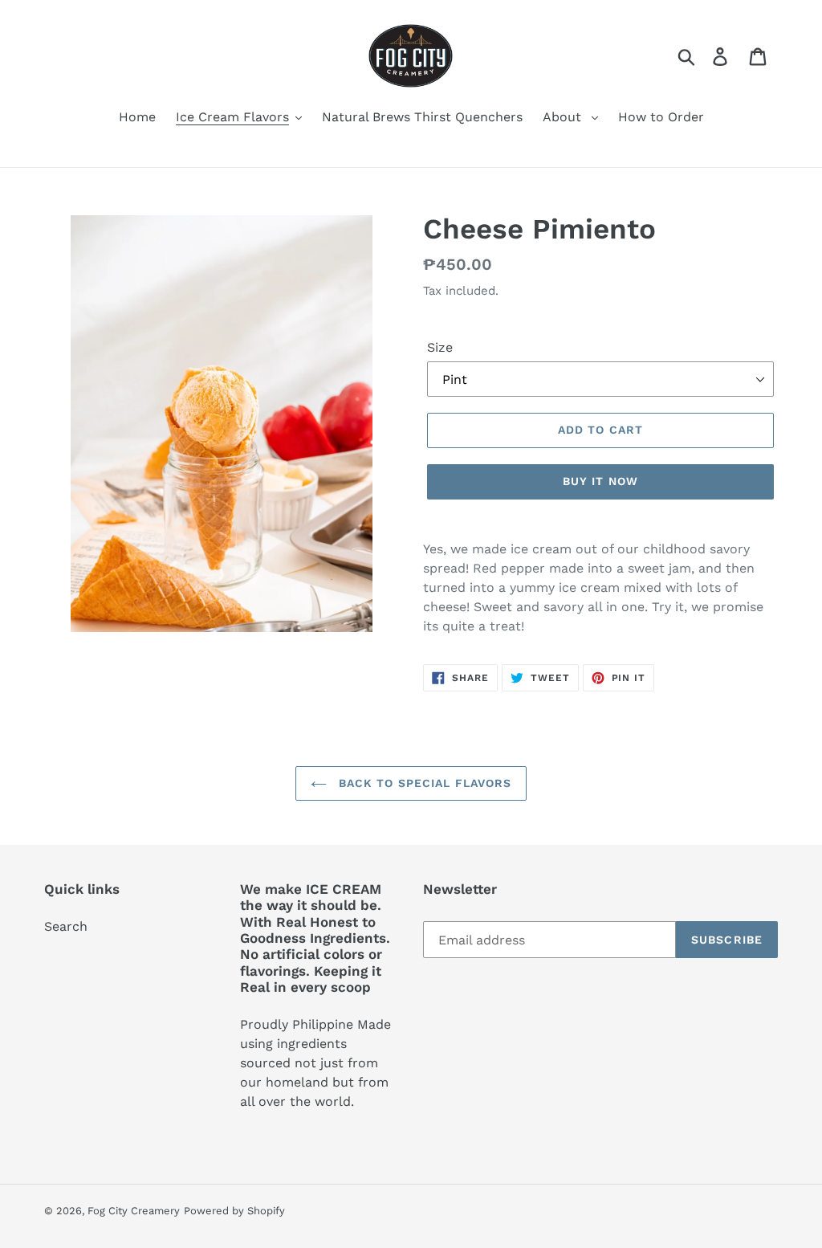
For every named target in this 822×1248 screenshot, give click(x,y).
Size (440, 347)
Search (65, 926)
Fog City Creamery (133, 1211)
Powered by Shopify (234, 1211)
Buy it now (600, 481)
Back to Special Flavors (423, 783)
